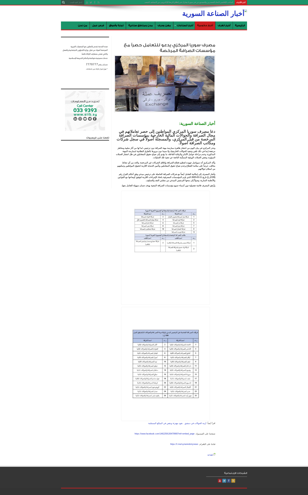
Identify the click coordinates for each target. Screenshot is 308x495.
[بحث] (63, 2)
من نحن (82, 25)
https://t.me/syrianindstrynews (184, 444)
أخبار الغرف (224, 25)
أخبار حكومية (205, 25)
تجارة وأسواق (116, 25)
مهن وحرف (164, 25)
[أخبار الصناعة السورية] (214, 13)
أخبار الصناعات (185, 25)
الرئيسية (240, 25)
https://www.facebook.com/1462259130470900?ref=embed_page (164, 433)
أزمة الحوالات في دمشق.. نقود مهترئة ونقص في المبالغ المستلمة (177, 423)
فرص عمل (98, 25)
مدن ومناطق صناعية (140, 25)
